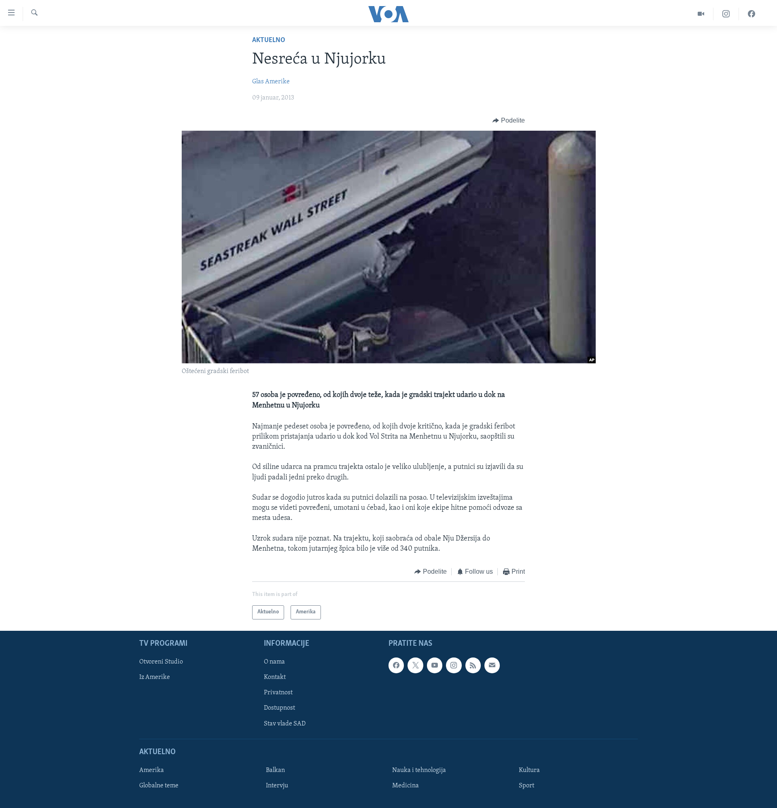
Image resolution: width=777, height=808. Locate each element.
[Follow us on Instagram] (453, 665)
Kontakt (275, 677)
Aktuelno (268, 40)
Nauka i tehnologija (419, 770)
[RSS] (473, 665)
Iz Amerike (154, 677)
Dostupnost (279, 708)
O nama (274, 662)
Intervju (277, 786)
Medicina (405, 786)
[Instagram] (726, 14)
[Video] (701, 14)
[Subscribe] (492, 665)
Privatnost (278, 692)
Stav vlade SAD (285, 723)
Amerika (151, 770)
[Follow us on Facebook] (396, 665)
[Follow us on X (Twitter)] (415, 665)
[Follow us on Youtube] (434, 665)
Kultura (529, 770)
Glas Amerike (271, 81)
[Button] (509, 120)
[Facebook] (751, 14)
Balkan (275, 770)
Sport (526, 786)
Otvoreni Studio (161, 662)
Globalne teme (158, 786)
